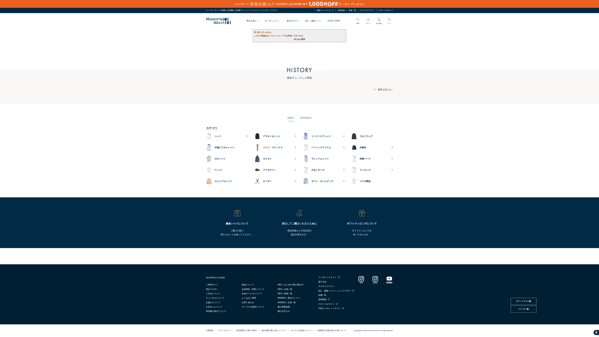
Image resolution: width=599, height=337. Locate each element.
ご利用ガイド (212, 284)
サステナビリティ (367, 10)
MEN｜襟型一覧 (285, 293)
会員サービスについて (252, 293)
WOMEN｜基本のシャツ (289, 298)
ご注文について (213, 293)
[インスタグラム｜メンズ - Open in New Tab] (361, 279)
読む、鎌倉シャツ (313, 21)
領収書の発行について (216, 311)
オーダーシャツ (272, 21)
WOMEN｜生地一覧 (287, 302)
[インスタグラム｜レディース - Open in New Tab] (375, 279)
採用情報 (322, 299)
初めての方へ (212, 289)
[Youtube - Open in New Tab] (389, 279)
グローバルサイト (385, 10)
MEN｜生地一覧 (285, 289)
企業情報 (341, 10)
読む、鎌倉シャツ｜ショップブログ (334, 291)
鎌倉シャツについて (325, 10)
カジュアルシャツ (223, 181)
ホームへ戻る (299, 39)
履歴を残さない (385, 89)
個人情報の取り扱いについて (274, 330)
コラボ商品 (365, 181)
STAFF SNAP (334, 21)
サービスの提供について (253, 307)
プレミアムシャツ (320, 158)
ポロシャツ (220, 158)
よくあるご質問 (249, 298)
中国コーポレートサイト (329, 308)
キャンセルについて (215, 298)
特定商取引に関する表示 (246, 330)
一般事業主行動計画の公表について (331, 330)
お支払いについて (214, 307)
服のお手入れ (284, 311)
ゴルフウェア (366, 136)
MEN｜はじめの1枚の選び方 (291, 284)
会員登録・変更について (253, 289)
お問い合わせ (248, 302)
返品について (248, 284)
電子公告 (322, 282)
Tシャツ (219, 170)
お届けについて (213, 302)
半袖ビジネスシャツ (224, 147)
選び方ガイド (293, 21)
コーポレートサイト (327, 277)
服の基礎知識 (284, 307)
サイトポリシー (224, 330)
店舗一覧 (352, 10)
